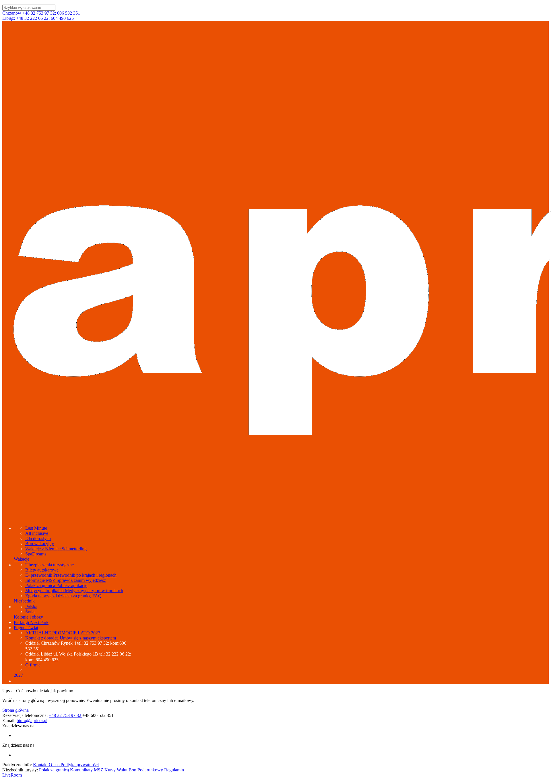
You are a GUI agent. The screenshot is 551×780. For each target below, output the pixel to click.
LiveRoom (12, 775)
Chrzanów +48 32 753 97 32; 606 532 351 (41, 13)
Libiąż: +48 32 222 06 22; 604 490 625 (38, 18)
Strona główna (15, 710)
